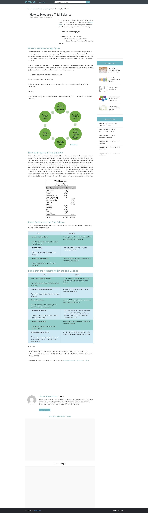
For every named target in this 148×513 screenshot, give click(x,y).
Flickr (87, 360)
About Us (120, 510)
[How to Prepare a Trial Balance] (104, 89)
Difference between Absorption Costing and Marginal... (114, 98)
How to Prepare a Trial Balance (113, 88)
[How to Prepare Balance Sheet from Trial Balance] (104, 80)
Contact (115, 510)
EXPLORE (42, 2)
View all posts (45, 410)
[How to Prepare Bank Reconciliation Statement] (104, 108)
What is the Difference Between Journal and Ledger (114, 70)
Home (28, 9)
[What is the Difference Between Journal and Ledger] (104, 70)
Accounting (46, 9)
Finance (40, 9)
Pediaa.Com (37, 510)
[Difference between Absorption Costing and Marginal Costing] (104, 98)
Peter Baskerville (68, 360)
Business (34, 9)
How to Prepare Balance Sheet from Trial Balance (114, 79)
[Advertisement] (43, 31)
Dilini (43, 17)
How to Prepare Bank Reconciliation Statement (114, 107)
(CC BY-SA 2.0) (78, 360)
